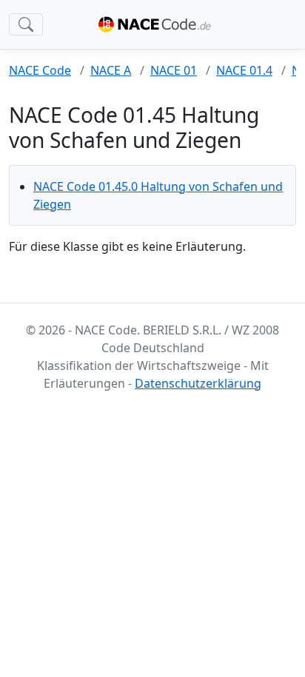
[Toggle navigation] (26, 24)
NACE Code (40, 70)
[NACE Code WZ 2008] (157, 24)
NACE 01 (173, 70)
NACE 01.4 (244, 70)
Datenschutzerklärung (198, 383)
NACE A (110, 70)
